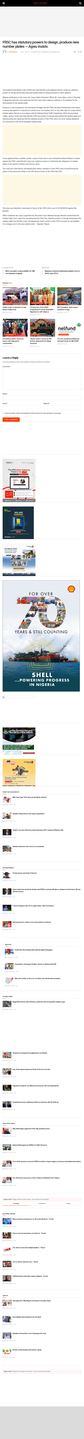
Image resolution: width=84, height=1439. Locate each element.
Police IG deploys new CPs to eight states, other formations (33, 906)
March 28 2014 (25, 52)
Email (5, 403)
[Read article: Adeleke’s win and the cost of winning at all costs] (7, 1335)
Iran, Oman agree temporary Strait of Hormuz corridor (31, 1069)
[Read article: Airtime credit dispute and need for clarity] (7, 1352)
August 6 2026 (8, 929)
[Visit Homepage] (42, 3)
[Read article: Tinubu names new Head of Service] (7, 875)
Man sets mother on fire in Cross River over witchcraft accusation (37, 978)
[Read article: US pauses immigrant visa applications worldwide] (7, 1055)
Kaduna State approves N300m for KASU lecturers (29, 1145)
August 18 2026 (8, 854)
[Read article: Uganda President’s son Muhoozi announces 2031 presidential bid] (7, 1088)
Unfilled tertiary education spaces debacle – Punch (30, 1276)
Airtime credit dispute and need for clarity (26, 1350)
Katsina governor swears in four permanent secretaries (31, 922)
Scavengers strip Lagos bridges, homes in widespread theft (35, 964)
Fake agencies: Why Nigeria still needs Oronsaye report (31, 1301)
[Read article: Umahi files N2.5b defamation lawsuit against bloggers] (9, 952)
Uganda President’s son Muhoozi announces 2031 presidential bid (35, 1086)
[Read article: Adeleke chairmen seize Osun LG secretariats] (7, 848)
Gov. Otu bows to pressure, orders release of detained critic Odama (35, 1178)
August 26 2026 (8, 346)
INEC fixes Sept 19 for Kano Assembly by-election (29, 797)
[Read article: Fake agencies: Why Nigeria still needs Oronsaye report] (7, 1303)
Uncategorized (54, 52)
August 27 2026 (8, 312)
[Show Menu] (4, 3)
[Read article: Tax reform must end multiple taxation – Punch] (7, 1250)
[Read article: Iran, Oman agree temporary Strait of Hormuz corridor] (7, 1071)
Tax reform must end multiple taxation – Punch (28, 1247)
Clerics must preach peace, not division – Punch (29, 1233)
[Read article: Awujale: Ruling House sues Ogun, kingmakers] (7, 816)
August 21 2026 (8, 1269)
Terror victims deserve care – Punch (25, 1262)
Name (5, 394)
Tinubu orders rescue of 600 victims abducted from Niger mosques (41, 341)
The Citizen (13, 52)
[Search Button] (80, 3)
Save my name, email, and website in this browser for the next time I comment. (33, 413)
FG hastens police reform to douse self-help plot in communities (13, 341)
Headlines (45, 52)
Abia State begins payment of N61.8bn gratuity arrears (31, 1129)
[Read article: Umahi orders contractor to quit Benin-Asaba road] (15, 296)
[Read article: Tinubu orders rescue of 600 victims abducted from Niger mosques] (42, 328)
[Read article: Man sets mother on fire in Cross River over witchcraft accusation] (9, 980)
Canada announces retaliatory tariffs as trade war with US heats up (35, 1102)
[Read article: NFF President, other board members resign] (69, 296)
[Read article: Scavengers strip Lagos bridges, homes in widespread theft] (9, 966)
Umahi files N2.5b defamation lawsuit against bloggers (34, 950)
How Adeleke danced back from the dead (26, 1317)
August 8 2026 (8, 896)
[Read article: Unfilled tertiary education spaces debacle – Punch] (7, 1278)
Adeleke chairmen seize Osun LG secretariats (28, 846)
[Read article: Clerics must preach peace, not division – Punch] (7, 1235)
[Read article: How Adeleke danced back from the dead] (7, 1319)
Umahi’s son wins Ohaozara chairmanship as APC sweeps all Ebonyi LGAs (37, 830)
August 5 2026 (8, 1357)
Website (46, 403)
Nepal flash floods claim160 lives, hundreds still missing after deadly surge (38, 1002)
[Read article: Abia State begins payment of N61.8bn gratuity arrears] (7, 1131)
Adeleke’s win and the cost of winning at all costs (29, 1333)
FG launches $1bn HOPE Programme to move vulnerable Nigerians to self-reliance (41, 309)
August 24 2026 (8, 837)
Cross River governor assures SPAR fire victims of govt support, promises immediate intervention (46, 1161)
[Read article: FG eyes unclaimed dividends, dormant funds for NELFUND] (69, 328)
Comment (7, 367)
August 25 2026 (62, 344)
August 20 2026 (10, 985)
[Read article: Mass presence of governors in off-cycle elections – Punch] (7, 1221)
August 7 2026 (8, 913)
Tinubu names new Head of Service (24, 873)
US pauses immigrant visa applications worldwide (29, 1053)
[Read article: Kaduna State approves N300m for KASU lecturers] (7, 1147)
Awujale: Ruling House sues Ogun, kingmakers (28, 814)
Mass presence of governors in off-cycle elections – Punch (33, 1219)
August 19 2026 (8, 880)
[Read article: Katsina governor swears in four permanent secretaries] (7, 924)
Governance (36, 52)
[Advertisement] (42, 22)
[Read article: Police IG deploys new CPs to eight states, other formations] (7, 908)
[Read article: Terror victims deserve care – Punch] (7, 1264)
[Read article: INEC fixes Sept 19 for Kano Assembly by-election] (7, 799)
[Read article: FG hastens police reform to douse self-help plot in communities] (15, 328)
